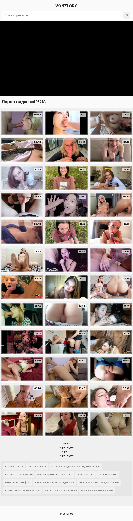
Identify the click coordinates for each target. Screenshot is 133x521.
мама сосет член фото (17, 482)
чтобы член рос (85, 474)
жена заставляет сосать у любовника (99, 482)
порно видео (66, 447)
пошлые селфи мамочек (19, 474)
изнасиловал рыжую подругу (97, 490)
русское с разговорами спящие (22, 490)
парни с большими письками (61, 490)
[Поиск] (126, 15)
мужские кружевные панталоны (54, 474)
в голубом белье (14, 467)
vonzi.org (66, 6)
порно (66, 443)
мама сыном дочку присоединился (54, 482)
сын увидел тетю (37, 467)
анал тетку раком (107, 474)
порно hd (66, 451)
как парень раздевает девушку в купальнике (75, 467)
